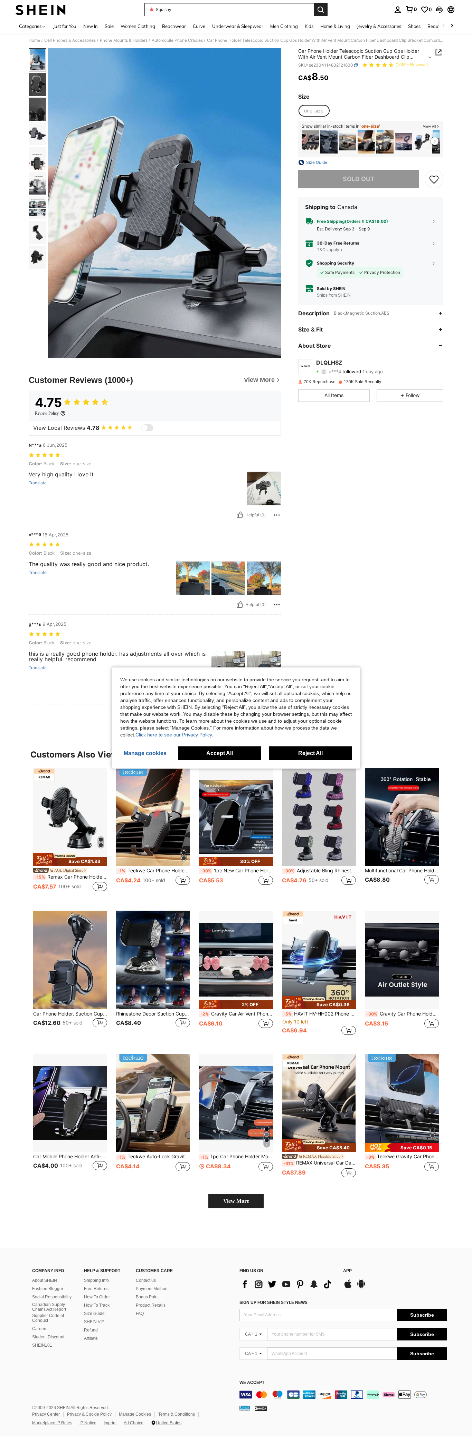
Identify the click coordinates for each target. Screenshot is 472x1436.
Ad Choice (133, 1422)
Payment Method (152, 1288)
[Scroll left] (443, 26)
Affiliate (91, 1338)
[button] (439, 10)
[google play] (361, 1287)
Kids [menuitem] (309, 26)
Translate (38, 483)
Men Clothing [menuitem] (284, 26)
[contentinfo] (343, 1394)
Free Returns (96, 1288)
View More (236, 1201)
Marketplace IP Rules (52, 1422)
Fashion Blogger (47, 1288)
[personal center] (398, 10)
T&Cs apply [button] (328, 249)
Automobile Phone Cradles (177, 40)
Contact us (146, 1280)
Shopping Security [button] (335, 263)
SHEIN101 (42, 1345)
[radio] (313, 111)
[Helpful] (240, 515)
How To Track (97, 1305)
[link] (411, 9)
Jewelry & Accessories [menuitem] (379, 26)
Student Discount (48, 1337)
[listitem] (310, 141)
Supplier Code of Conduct (48, 1318)
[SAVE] (434, 179)
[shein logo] (41, 9)
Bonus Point (147, 1297)
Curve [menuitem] (199, 26)
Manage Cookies (135, 1414)
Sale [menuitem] (109, 26)
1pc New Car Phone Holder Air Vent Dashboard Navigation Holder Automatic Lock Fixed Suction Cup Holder (236, 870)
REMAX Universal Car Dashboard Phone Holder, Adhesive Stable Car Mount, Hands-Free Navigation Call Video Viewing (319, 1163)
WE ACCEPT (251, 1382)
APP (347, 1271)
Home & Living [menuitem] (335, 26)
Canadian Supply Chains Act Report (49, 1307)
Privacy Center (46, 1414)
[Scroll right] (452, 26)
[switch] (147, 427)
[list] (287, 1284)
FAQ (140, 1313)
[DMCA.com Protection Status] (261, 1407)
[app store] (348, 1287)
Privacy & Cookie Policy (89, 1414)
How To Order (97, 1297)
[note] (70, 859)
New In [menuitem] (90, 26)
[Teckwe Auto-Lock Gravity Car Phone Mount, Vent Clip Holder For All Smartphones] (385, 141)
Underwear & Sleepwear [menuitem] (237, 26)
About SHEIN (44, 1280)
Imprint (110, 1422)
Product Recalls (151, 1305)
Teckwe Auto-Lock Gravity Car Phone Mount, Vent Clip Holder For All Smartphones (153, 1156)
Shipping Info (96, 1280)
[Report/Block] (277, 515)
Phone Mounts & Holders (124, 40)
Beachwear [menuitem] (174, 26)
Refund (91, 1330)
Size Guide (94, 1313)
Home (34, 40)
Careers (39, 1328)
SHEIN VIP (94, 1321)
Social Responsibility (52, 1297)
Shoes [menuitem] (414, 26)
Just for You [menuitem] (64, 26)
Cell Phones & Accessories (70, 40)
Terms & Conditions (176, 1414)
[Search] (321, 9)
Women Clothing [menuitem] (138, 26)
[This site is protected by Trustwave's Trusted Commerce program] (244, 1407)
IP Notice (87, 1422)
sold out (359, 178)
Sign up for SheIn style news (273, 1302)
